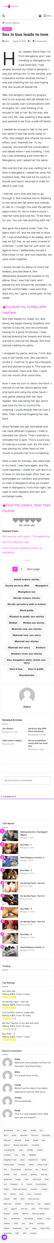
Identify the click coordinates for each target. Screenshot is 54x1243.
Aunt (6, 1135)
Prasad (7, 1213)
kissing (44, 1189)
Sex (5, 1218)
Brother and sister (21, 1145)
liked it (13, 1194)
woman (33, 1233)
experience (32, 1160)
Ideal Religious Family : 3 (32, 947)
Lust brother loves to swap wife (18, 1012)
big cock (7, 1140)
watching (7, 1233)
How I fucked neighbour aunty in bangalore (22, 550)
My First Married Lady (15, 542)
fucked (24, 1174)
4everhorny (8, 1130)
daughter (32, 1155)
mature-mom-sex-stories (27, 653)
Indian (14, 622)
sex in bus (16, 669)
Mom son (7, 1204)
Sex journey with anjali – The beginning (26, 536)
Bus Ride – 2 (26, 870)
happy (18, 1179)
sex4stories (27, 675)
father (31, 1165)
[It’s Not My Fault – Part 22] (10, 899)
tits (26, 1228)
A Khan (18, 1097)
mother (18, 1204)
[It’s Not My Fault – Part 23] (10, 887)
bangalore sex (27, 591)
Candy (18, 1085)
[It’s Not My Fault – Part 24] (10, 925)
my (39, 1204)
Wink (17, 1072)
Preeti (17, 1110)
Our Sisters (7, 728)
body (27, 1140)
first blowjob (16, 1169)
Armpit (33, 1130)
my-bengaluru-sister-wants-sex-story (27, 661)
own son (24, 1209)
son (23, 1223)
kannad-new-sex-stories (27, 628)
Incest (29, 1184)
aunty (14, 1135)
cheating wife (9, 1150)
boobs (35, 1140)
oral (5, 1209)
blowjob (18, 1140)
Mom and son (34, 1199)
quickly (25, 1213)
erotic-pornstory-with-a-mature (27, 604)
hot (5, 1184)
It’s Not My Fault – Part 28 (15, 1001)
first (5, 1169)
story (31, 1223)
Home (7, 22)
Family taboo (9, 1165)
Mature (16, 22)
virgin (34, 1228)
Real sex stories (38, 1213)
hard (26, 1179)
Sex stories (28, 1218)
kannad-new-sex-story (27, 635)
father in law (43, 1165)
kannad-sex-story (20, 647)
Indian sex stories (34, 622)
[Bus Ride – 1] (10, 848)
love (21, 1194)
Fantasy (21, 1165)
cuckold (7, 1155)
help (47, 1179)
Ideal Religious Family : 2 (32, 857)
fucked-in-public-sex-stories (27, 616)
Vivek (17, 1059)
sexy (48, 1218)
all (18, 1130)
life (5, 1194)
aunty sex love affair (18, 585)
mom (22, 1199)
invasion (34, 1189)
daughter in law (10, 1160)
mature (41, 647)
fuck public (27, 610)
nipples (47, 1204)
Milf (15, 1199)
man (29, 1194)
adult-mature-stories (27, 579)
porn (33, 1209)
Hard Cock (36, 1179)
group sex (8, 1179)
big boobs (46, 1135)
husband (14, 1184)
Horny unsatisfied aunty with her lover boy (38, 743)
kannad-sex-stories (27, 641)
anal (25, 1130)
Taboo (6, 1228)
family (43, 1160)
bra (43, 1140)
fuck (15, 1174)
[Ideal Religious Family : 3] (10, 951)
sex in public (37, 669)
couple (39, 1150)
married (38, 1194)
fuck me (44, 1174)
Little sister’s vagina (12, 740)
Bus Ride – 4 (26, 934)
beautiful (23, 1135)
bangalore (42, 585)
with (24, 1233)
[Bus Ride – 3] (10, 912)
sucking (40, 1223)
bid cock (34, 1135)
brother (7, 1145)
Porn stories (44, 1209)
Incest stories (41, 1184)
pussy (16, 1213)
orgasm (14, 1209)
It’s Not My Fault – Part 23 (32, 883)
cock (21, 1150)
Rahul (6, 41)
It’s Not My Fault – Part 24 (32, 921)
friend (44, 1169)
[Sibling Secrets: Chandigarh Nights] (10, 835)
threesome (17, 1228)
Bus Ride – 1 (26, 844)
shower (7, 1223)
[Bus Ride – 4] (10, 938)
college (30, 1150)
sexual (39, 1218)
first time (28, 1169)
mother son (29, 1204)
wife (17, 1233)
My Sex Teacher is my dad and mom (20, 1023)
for (37, 1169)
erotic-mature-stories (27, 598)
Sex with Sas (8, 991)
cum (16, 1155)
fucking (34, 1174)
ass (41, 1130)
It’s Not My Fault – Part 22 (32, 896)
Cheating (35, 1145)
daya (22, 1160)
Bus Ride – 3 (26, 909)
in (22, 1184)
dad (23, 1155)
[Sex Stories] (10, 6)
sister (16, 1223)
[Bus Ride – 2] (10, 874)
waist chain (45, 1228)
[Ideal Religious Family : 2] (10, 861)
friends (6, 1174)
